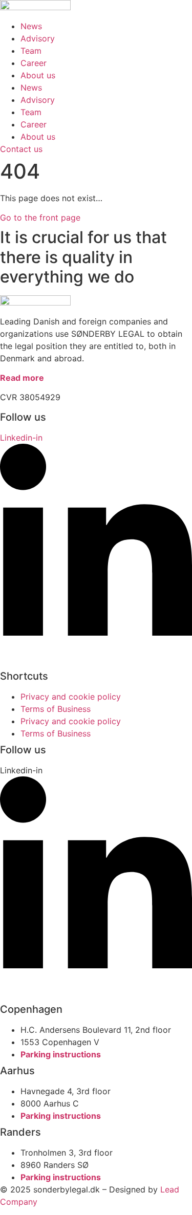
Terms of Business (55, 709)
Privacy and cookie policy (70, 696)
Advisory (37, 38)
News (31, 26)
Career (33, 63)
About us (37, 75)
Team (30, 51)
